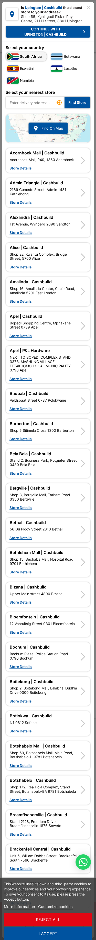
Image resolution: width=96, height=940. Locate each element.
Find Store (77, 102)
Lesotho (70, 68)
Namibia (27, 80)
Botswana (72, 56)
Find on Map (48, 128)
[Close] (88, 7)
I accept (48, 933)
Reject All (48, 919)
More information (19, 906)
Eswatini (27, 68)
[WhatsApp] (83, 862)
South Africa (31, 56)
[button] (48, 160)
